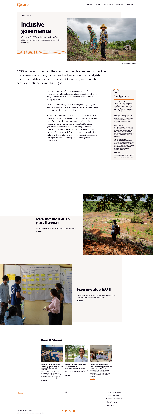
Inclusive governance (112, 395)
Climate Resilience (111, 402)
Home (23, 15)
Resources (130, 5)
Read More (44, 380)
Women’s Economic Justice (114, 399)
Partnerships (120, 5)
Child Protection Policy (23, 413)
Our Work (97, 5)
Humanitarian (110, 405)
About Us (89, 5)
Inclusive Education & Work (114, 392)
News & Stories (108, 5)
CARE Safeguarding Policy (37, 413)
